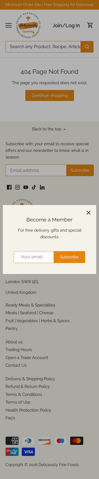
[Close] (88, 213)
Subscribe (69, 256)
